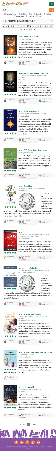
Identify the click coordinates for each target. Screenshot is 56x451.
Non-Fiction (20, 16)
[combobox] (28, 10)
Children (24, 14)
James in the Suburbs (27, 268)
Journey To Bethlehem (28, 111)
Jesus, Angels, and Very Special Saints (35, 352)
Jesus (20, 232)
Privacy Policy (38, 446)
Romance (31, 16)
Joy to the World (26, 387)
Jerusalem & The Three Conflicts (33, 73)
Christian (39, 14)
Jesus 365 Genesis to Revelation (32, 150)
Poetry (40, 16)
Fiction (48, 14)
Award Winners (11, 14)
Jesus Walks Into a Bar (28, 36)
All (3, 26)
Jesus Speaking (25, 186)
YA (31, 14)
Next (34, 424)
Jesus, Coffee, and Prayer (29, 314)
